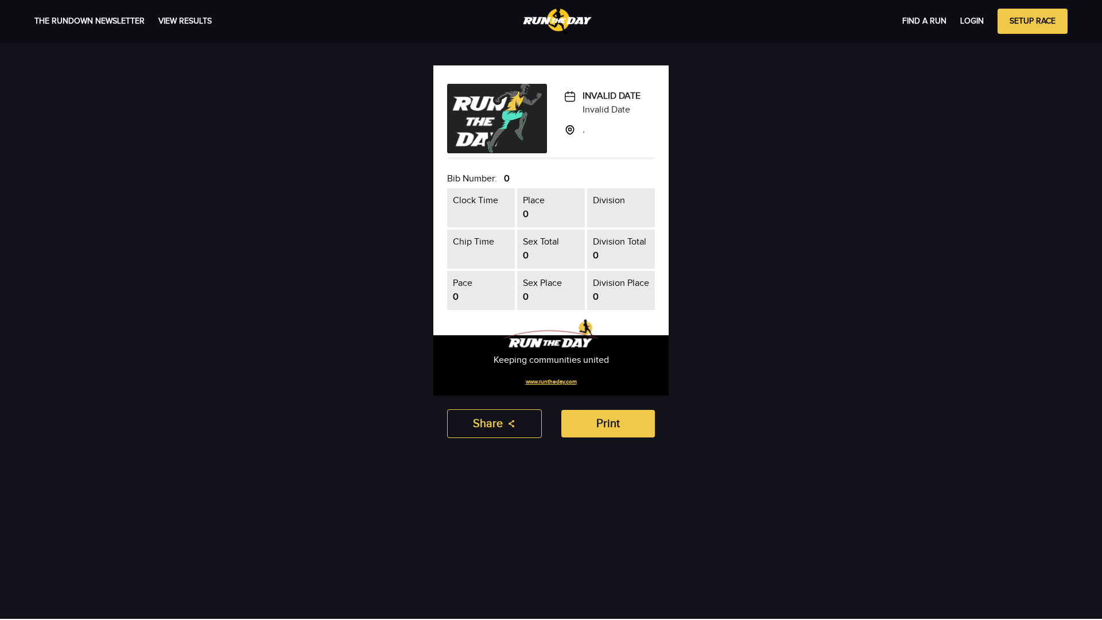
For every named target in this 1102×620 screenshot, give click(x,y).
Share (488, 424)
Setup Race (1033, 21)
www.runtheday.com (551, 381)
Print (608, 424)
